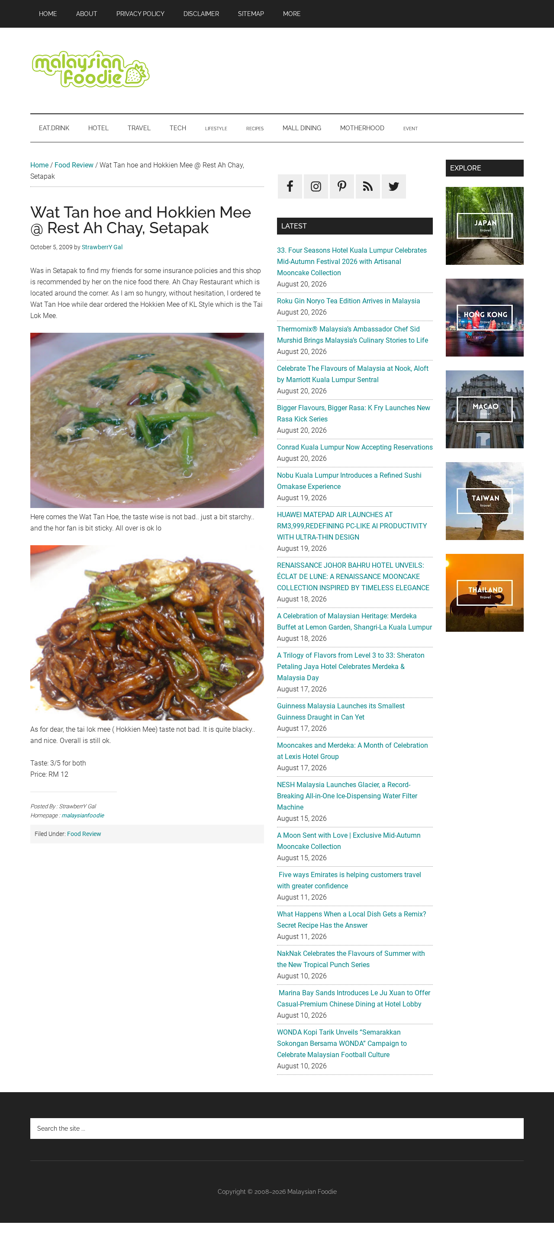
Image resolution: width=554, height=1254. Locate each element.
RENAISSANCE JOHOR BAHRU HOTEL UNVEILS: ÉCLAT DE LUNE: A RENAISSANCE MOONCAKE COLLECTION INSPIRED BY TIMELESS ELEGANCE (353, 576)
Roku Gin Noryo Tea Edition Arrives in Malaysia (348, 301)
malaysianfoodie (82, 815)
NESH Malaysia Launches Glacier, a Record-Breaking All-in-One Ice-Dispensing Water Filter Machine (347, 796)
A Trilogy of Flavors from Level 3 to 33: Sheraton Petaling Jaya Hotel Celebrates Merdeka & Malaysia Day (351, 666)
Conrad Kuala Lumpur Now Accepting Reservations (355, 447)
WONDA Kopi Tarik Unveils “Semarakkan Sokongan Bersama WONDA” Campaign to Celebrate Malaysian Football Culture (342, 1043)
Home (39, 165)
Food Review (74, 165)
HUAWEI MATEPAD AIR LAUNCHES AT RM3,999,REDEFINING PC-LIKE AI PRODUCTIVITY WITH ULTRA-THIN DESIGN (352, 526)
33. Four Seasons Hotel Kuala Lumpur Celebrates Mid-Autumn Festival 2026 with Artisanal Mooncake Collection (352, 261)
